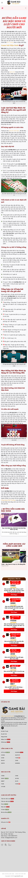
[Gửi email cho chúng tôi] (2, 728)
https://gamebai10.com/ (7, 716)
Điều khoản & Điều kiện (8, 873)
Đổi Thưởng (10, 42)
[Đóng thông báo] (25, 8)
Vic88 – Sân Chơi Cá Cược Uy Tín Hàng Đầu (13, 564)
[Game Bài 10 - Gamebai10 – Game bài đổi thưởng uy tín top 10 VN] (14, 2)
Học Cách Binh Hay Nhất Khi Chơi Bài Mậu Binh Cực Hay (14, 528)
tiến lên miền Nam (14, 130)
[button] (2, 2)
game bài (12, 72)
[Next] (27, 525)
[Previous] (1, 525)
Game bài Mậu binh (10, 45)
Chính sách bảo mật (20, 873)
